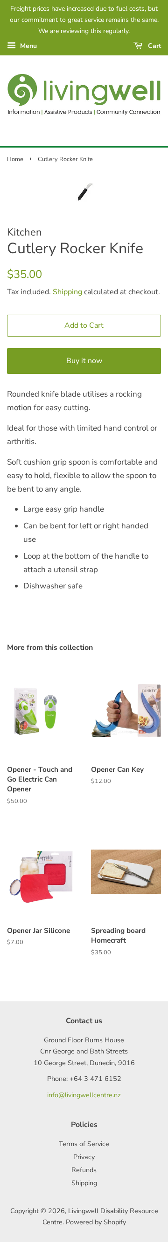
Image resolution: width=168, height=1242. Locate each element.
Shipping (67, 292)
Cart (153, 45)
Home (15, 159)
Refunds (84, 1169)
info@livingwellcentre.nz (84, 1095)
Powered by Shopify (96, 1222)
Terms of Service (84, 1143)
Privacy (84, 1156)
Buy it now (84, 361)
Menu (27, 45)
